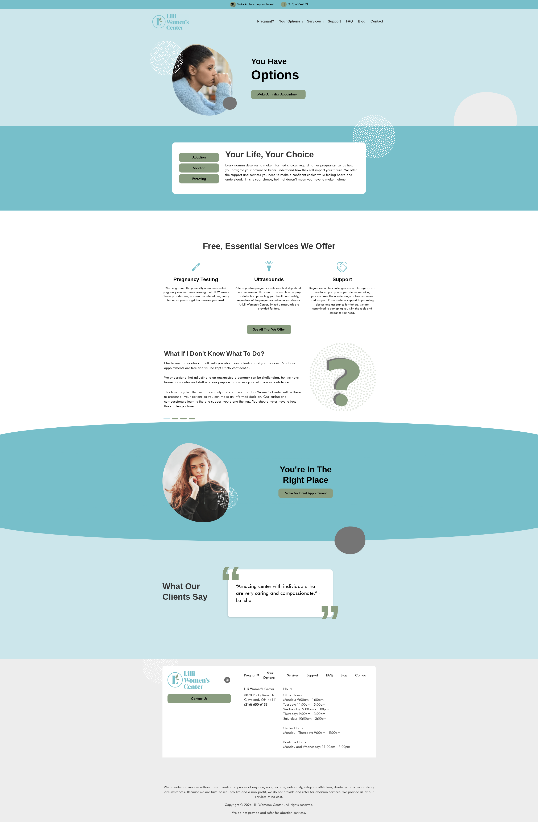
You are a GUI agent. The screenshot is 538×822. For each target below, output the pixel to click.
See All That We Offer (269, 329)
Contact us (199, 699)
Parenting (199, 179)
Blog (361, 21)
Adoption (199, 157)
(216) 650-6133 (297, 4)
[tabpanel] (232, 382)
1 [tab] (166, 418)
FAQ (349, 21)
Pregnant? (265, 21)
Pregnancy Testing (195, 279)
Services (314, 21)
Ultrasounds (269, 279)
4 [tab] (192, 418)
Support (334, 21)
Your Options (289, 21)
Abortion (199, 168)
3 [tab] (183, 418)
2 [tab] (175, 418)
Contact (377, 21)
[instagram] (227, 680)
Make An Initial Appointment (255, 4)
